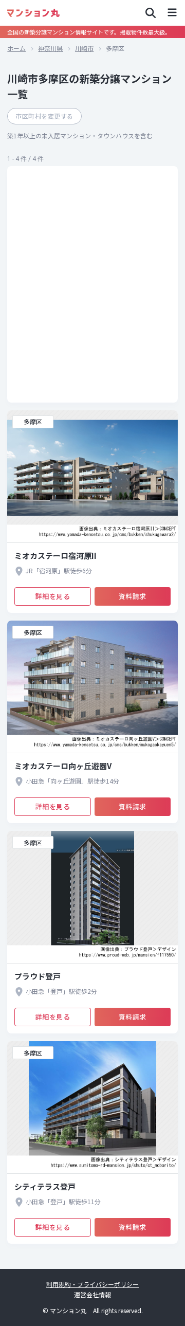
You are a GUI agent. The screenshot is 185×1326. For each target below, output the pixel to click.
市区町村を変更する (44, 116)
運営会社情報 (92, 1294)
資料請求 (132, 596)
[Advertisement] (92, 284)
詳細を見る (52, 596)
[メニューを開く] (172, 13)
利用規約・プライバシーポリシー (92, 1284)
